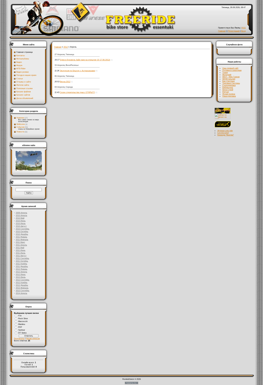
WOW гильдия (228, 79)
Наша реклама (229, 96)
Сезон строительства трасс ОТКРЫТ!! (77, 92)
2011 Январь (21, 237)
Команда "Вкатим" (225, 135)
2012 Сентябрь (22, 280)
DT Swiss (22, 333)
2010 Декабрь (22, 234)
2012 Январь (21, 269)
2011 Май (20, 248)
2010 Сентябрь (22, 229)
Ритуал (225, 92)
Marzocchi (22, 321)
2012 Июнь (21, 274)
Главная (221, 31)
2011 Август (21, 256)
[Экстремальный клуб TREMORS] (223, 127)
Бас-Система (228, 81)
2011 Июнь (20, 250)
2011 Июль (20, 253)
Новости (20, 132)
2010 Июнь (21, 221)
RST (20, 327)
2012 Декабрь (22, 285)
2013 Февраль (22, 288)
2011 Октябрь (22, 261)
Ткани (225, 72)
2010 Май (20, 218)
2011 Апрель (21, 245)
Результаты (19, 338)
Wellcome (20, 124)
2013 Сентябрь (22, 290)
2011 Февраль (22, 239)
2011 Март (20, 242)
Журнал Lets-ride (225, 131)
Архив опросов (33, 338)
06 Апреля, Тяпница (64, 76)
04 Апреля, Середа (64, 87)
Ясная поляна (228, 94)
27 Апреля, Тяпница (64, 54)
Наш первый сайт (230, 68)
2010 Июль (21, 223)
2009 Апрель (21, 213)
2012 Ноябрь (21, 282)
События (20, 127)
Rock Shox (23, 318)
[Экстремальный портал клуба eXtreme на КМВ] (222, 113)
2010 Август (21, 226)
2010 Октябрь (22, 231)
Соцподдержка (229, 85)
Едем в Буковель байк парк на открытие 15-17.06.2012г (85, 60)
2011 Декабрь (22, 266)
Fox (20, 316)
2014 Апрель (21, 293)
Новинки (20, 118)
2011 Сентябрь (22, 258)
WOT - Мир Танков (231, 77)
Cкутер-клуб (223, 133)
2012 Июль (21, 277)
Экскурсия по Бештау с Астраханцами (77, 71)
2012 (66, 47)
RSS (244, 28)
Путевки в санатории (232, 70)
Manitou (21, 324)
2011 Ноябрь (21, 264)
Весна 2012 (65, 82)
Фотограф (226, 75)
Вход (243, 31)
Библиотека (227, 87)
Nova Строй (227, 90)
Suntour (21, 330)
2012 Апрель (21, 272)
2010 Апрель (21, 215)
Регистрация (234, 31)
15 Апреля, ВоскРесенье (67, 65)
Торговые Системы (231, 83)
